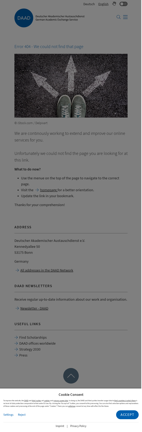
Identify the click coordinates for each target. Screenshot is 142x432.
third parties (36, 400)
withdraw (71, 406)
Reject (22, 415)
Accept (127, 414)
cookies (47, 400)
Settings (8, 415)
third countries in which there (125, 400)
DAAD (26, 400)
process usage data (60, 400)
